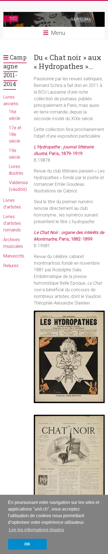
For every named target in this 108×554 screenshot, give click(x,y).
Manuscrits (13, 256)
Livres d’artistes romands (12, 223)
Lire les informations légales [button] (36, 529)
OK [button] (27, 544)
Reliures (11, 265)
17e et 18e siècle (15, 134)
